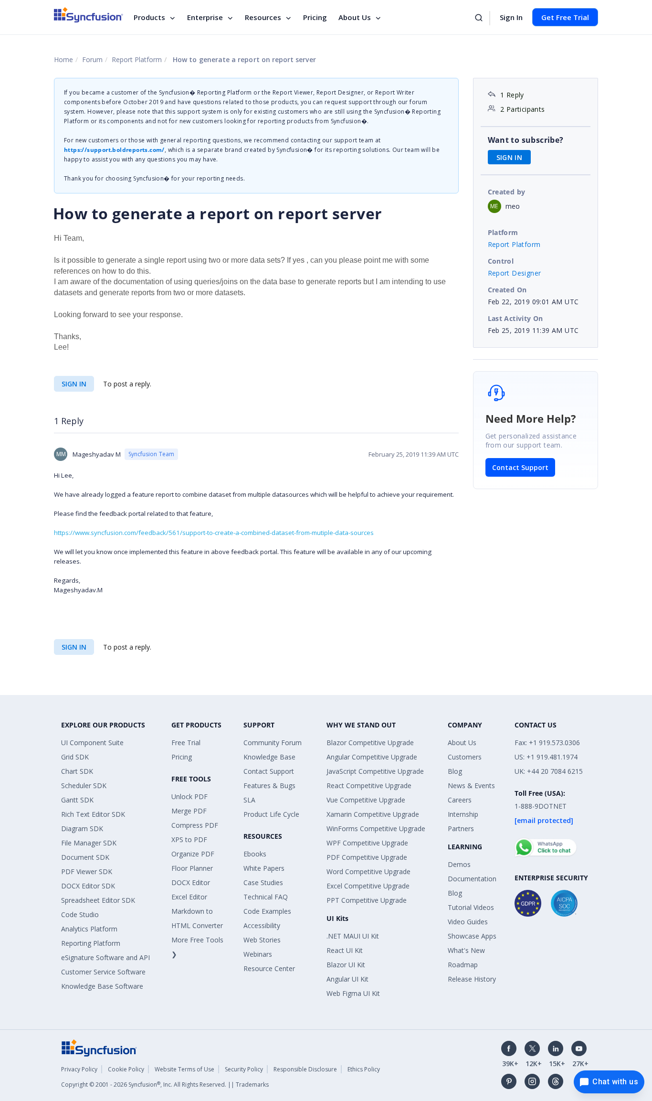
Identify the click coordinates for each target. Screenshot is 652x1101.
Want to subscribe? (526, 140)
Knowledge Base (269, 756)
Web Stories (262, 939)
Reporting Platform (90, 943)
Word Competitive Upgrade (368, 871)
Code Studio (80, 914)
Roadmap (463, 964)
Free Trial (185, 742)
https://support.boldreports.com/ (114, 150)
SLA (249, 799)
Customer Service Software (103, 971)
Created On (507, 289)
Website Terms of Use (184, 1069)
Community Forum (272, 742)
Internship (463, 814)
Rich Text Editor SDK (93, 814)
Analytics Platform (89, 928)
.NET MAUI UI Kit (352, 936)
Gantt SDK (77, 799)
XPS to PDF (189, 839)
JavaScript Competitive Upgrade (375, 771)
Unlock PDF (189, 796)
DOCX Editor (190, 882)
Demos (459, 864)
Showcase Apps (472, 936)
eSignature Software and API (105, 957)
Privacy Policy (79, 1069)
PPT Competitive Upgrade (366, 900)
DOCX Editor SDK (88, 885)
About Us (354, 17)
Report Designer (514, 273)
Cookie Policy (126, 1069)
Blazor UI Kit (345, 964)
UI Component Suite (92, 742)
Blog (455, 771)
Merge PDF (189, 810)
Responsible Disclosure (305, 1069)
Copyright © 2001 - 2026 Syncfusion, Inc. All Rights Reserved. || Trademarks (165, 1084)
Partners (461, 828)
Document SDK (85, 857)
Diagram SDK (82, 828)
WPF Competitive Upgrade (367, 842)
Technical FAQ (265, 896)
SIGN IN (74, 383)
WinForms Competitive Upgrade (375, 828)
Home (63, 59)
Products (149, 17)
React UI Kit (344, 950)
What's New (466, 950)
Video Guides (468, 921)
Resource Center (269, 968)
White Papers (263, 868)
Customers (465, 756)
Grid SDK (75, 756)
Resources (263, 17)
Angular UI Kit (347, 978)
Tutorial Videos (471, 907)
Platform (503, 232)
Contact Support (520, 467)
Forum (92, 59)
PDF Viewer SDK (86, 871)
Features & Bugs (269, 785)
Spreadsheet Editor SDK (98, 900)
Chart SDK (77, 771)
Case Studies (263, 882)
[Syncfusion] (99, 1047)
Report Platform (137, 59)
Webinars (257, 954)
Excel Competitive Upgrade (368, 885)
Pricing (315, 17)
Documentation (472, 878)
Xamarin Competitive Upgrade (372, 814)
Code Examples (267, 911)
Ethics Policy (363, 1069)
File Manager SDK (88, 842)
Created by (507, 191)
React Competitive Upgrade (368, 785)
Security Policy (244, 1069)
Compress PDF (194, 825)
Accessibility (261, 925)
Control (501, 261)
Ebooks (254, 853)
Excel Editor (189, 896)
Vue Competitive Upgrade (365, 799)
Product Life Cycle (271, 814)
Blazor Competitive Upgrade (370, 742)
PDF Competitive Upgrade (366, 857)
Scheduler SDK (83, 785)
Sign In (511, 17)
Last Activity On (515, 318)
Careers (460, 799)
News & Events (471, 785)
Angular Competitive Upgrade (371, 756)
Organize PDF (192, 853)
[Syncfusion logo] (88, 14)
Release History (472, 978)
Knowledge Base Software (102, 986)
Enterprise (205, 17)
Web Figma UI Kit (353, 993)
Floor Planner (192, 868)
